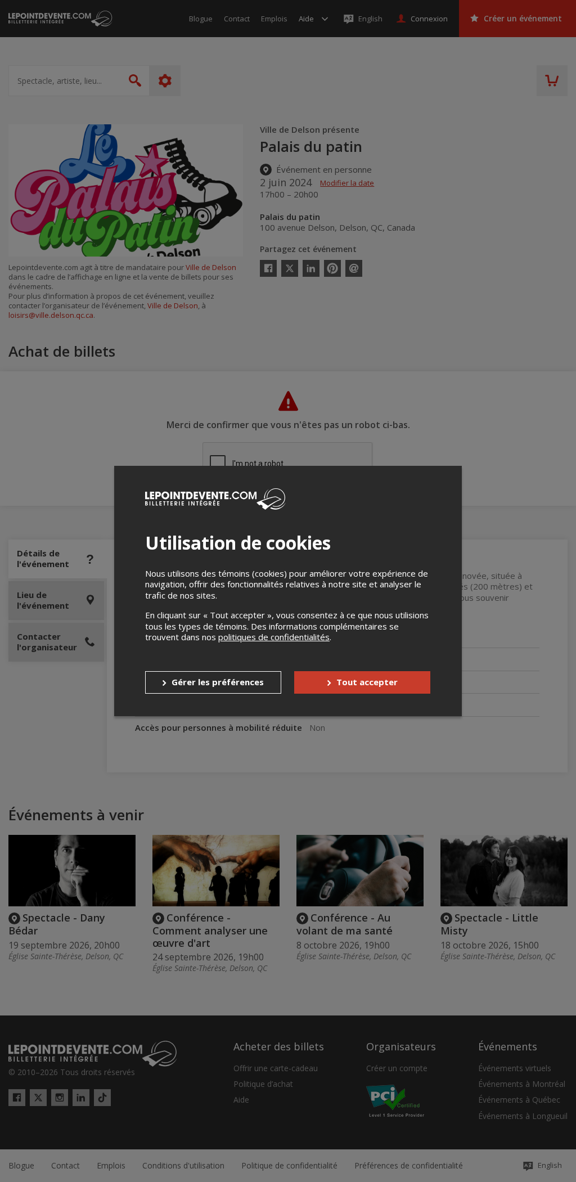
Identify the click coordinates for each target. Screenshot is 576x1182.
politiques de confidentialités (274, 636)
